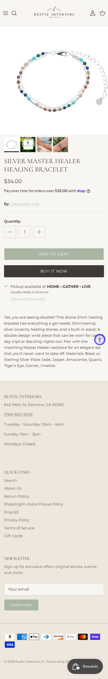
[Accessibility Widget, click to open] (99, 339)
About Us (12, 488)
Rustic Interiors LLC (30, 661)
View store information (28, 299)
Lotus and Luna (24, 203)
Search (10, 480)
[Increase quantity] (39, 232)
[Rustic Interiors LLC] (54, 13)
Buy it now (54, 271)
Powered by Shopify (61, 661)
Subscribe (21, 605)
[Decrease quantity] (10, 232)
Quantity (12, 221)
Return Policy (16, 496)
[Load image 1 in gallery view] (54, 80)
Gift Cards (13, 535)
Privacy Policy (17, 520)
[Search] (16, 13)
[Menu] (5, 13)
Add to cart (54, 254)
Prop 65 (11, 512)
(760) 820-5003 (18, 414)
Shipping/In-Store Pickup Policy (33, 504)
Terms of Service (19, 528)
